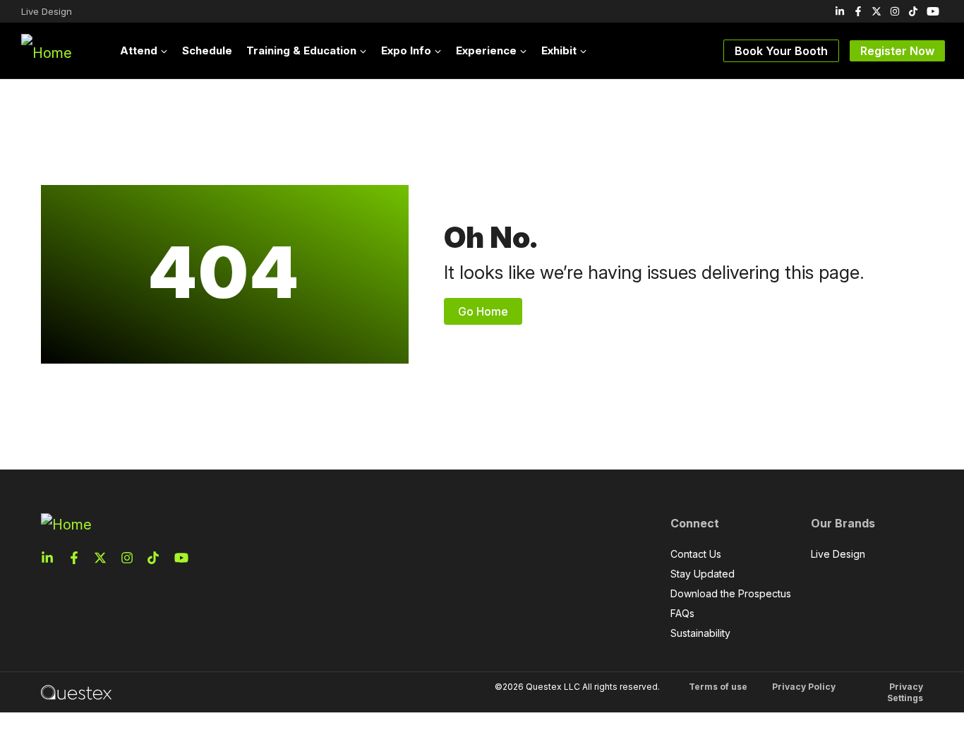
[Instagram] (895, 11)
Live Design (46, 11)
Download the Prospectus (730, 593)
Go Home (483, 311)
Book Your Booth (781, 51)
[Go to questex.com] (76, 691)
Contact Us (695, 554)
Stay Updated (702, 574)
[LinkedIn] (840, 11)
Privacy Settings (905, 692)
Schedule (207, 50)
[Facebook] (858, 11)
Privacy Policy (804, 686)
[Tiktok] (913, 11)
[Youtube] (933, 11)
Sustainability (700, 633)
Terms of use (718, 686)
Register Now (897, 51)
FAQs (682, 613)
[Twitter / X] (876, 11)
